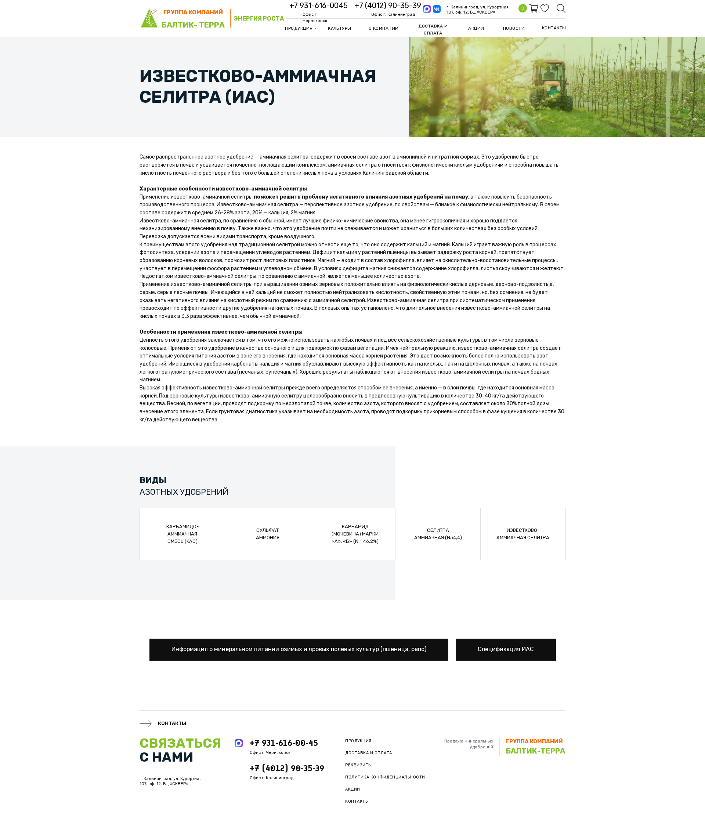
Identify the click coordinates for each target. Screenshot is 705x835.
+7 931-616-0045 (318, 5)
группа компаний (193, 12)
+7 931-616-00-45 (284, 743)
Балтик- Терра (193, 24)
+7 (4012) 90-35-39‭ (388, 5)
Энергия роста (259, 18)
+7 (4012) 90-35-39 (287, 768)
